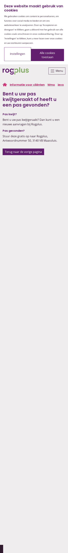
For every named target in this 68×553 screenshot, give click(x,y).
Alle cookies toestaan (47, 55)
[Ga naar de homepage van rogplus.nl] (5, 84)
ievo (61, 85)
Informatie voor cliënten (27, 85)
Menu (59, 71)
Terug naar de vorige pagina (23, 152)
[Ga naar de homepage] (16, 71)
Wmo (51, 85)
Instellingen (17, 54)
